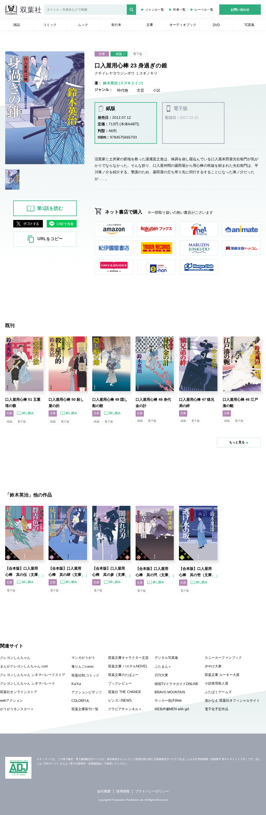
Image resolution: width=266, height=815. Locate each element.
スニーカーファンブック (223, 658)
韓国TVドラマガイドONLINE (176, 684)
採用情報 (123, 791)
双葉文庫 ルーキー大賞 (222, 675)
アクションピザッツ (86, 692)
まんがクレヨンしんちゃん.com (24, 666)
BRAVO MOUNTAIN (170, 692)
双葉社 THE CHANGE (124, 692)
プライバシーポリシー (152, 791)
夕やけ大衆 (213, 666)
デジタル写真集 (166, 658)
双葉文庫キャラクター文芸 (128, 658)
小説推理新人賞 (216, 683)
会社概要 (104, 791)
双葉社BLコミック (85, 675)
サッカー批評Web (168, 700)
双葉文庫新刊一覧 (84, 709)
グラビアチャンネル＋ (125, 709)
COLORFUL (80, 701)
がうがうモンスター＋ (17, 709)
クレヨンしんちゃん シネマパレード (27, 683)
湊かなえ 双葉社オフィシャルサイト (232, 700)
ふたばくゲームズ (218, 692)
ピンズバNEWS (120, 700)
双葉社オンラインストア (18, 692)
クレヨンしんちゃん (15, 658)
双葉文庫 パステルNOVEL (128, 666)
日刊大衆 (161, 675)
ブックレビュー (120, 683)
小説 (156, 90)
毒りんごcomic (82, 666)
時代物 (122, 90)
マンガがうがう (83, 658)
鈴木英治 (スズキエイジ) (123, 83)
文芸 (140, 90)
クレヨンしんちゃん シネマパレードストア (32, 675)
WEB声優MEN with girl (172, 709)
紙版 (119, 54)
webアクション (11, 700)
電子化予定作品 (216, 709)
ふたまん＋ (163, 666)
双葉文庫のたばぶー (123, 675)
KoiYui (76, 684)
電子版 (137, 54)
